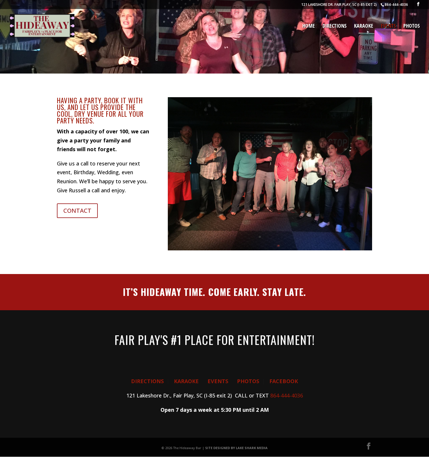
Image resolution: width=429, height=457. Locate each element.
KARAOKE (186, 381)
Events (388, 26)
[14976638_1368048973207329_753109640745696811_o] (270, 248)
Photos (411, 26)
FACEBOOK (283, 381)
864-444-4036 (286, 395)
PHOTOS (248, 381)
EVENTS (217, 381)
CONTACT (77, 210)
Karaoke (363, 26)
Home (308, 26)
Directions (334, 26)
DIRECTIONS (147, 381)
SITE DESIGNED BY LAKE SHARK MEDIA (236, 448)
